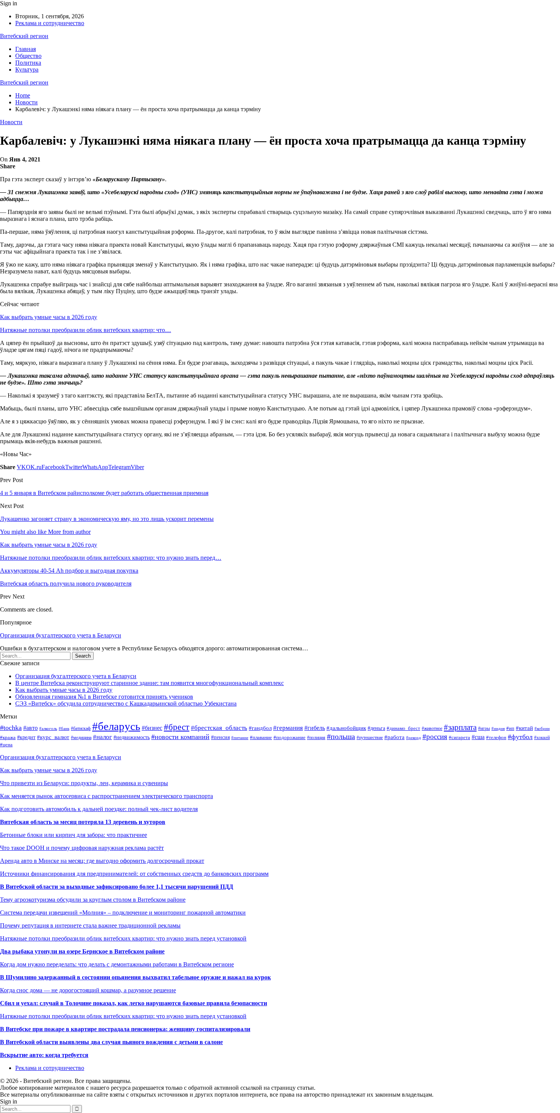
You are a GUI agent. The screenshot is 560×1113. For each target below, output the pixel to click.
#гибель (314, 728)
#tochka (11, 727)
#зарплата (460, 727)
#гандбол (260, 728)
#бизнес (152, 727)
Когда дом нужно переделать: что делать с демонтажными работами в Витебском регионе (117, 964)
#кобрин (542, 729)
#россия (434, 737)
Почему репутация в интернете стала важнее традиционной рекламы (90, 925)
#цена (6, 744)
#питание (239, 737)
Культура (26, 69)
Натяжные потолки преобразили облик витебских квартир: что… (85, 330)
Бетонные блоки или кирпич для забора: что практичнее (73, 835)
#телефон (496, 737)
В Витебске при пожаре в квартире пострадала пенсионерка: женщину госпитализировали (125, 1029)
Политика (28, 62)
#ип (510, 728)
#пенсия (220, 737)
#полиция (316, 737)
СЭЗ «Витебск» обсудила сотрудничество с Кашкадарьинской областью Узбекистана (126, 703)
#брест (176, 727)
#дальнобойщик (346, 728)
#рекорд (413, 737)
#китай (524, 728)
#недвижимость (132, 737)
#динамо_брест (403, 728)
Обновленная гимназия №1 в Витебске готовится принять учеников (104, 696)
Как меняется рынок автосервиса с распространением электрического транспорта (106, 796)
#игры (484, 728)
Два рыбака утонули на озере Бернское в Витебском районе (82, 951)
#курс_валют (53, 737)
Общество (28, 56)
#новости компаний (180, 737)
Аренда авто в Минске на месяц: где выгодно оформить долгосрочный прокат (102, 861)
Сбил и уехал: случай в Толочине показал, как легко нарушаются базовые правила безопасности (133, 1003)
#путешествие (370, 737)
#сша (478, 737)
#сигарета (459, 737)
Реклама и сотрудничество (49, 23)
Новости (11, 122)
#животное (432, 728)
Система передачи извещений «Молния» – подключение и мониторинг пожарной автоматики (123, 912)
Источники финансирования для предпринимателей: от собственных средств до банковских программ (134, 873)
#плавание (261, 737)
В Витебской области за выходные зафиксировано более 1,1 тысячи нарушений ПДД (116, 886)
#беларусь (116, 726)
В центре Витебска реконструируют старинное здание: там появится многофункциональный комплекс (149, 683)
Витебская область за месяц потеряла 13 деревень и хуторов (82, 822)
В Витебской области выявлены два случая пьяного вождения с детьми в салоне (111, 1042)
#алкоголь (48, 728)
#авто (30, 728)
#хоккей (542, 737)
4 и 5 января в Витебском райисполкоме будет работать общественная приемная (104, 493)
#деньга (376, 728)
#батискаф (81, 728)
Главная (25, 49)
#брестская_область (219, 727)
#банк (64, 728)
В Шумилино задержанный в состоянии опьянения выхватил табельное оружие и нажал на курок (135, 977)
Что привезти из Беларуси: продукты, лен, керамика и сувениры (84, 783)
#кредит (26, 737)
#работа (394, 737)
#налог (102, 737)
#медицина (81, 737)
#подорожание (290, 737)
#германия (288, 727)
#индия (498, 728)
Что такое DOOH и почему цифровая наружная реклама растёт (82, 848)
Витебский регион (24, 36)
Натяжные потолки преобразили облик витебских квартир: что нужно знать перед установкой (123, 938)
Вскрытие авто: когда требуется (44, 1055)
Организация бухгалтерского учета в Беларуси (60, 635)
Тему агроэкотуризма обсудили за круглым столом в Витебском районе (93, 899)
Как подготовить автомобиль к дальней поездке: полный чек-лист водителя (99, 809)
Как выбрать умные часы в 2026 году (48, 317)
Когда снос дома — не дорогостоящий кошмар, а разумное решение (88, 990)
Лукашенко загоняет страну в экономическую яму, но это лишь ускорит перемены (107, 519)
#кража (8, 737)
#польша (341, 737)
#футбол (520, 737)
